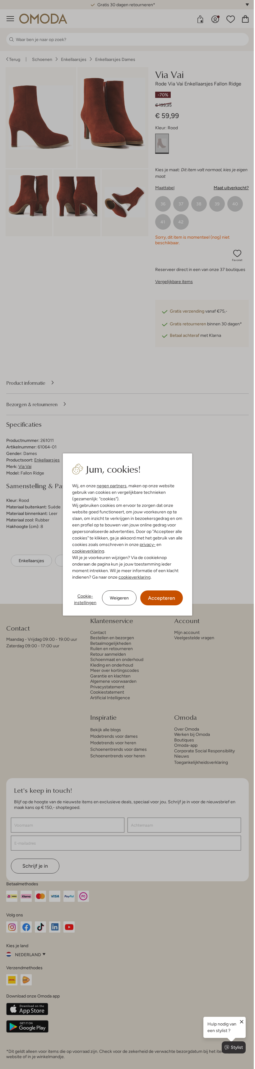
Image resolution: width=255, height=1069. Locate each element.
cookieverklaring (88, 550)
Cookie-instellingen (85, 599)
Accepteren (161, 598)
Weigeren (119, 597)
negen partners (112, 485)
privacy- (147, 544)
